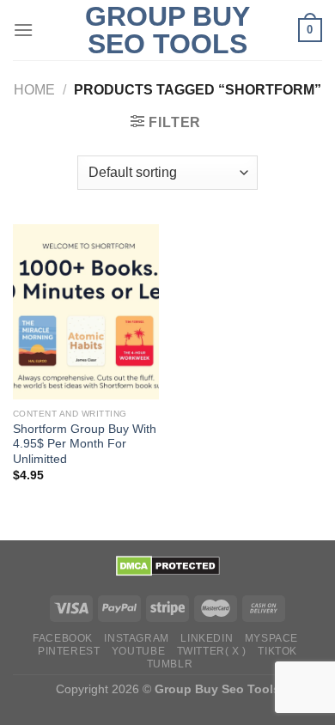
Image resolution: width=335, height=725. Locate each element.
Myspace (271, 638)
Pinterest (69, 651)
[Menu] (23, 30)
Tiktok (277, 651)
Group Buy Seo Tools (167, 30)
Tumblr (170, 664)
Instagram (136, 638)
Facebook (63, 638)
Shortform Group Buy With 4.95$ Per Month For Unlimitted (84, 444)
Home (34, 89)
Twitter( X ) (212, 651)
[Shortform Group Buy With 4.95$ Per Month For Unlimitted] (86, 311)
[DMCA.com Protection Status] (168, 565)
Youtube (138, 651)
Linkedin (206, 638)
